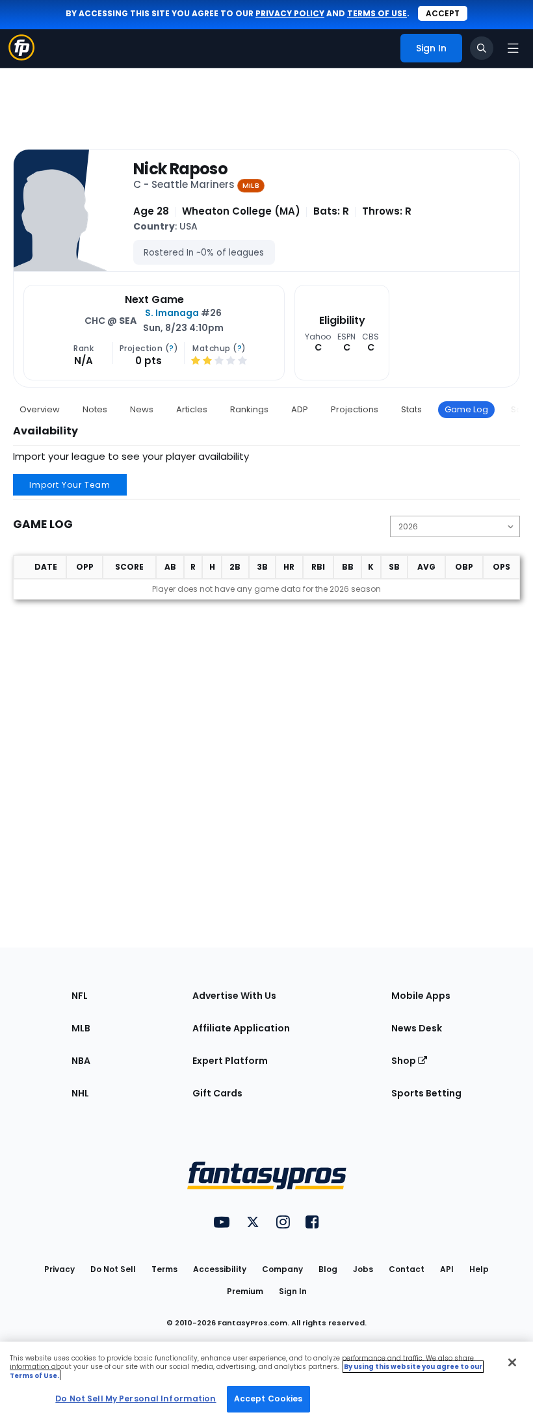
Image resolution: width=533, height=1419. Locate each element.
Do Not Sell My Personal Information (135, 1398)
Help (479, 1269)
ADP (299, 409)
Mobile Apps (420, 995)
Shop (404, 1060)
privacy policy (289, 13)
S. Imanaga (172, 312)
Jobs (363, 1269)
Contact (406, 1269)
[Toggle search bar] (481, 48)
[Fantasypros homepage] (21, 57)
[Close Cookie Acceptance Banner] (512, 1362)
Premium (245, 1291)
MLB (81, 1028)
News (141, 409)
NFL (80, 995)
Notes (95, 409)
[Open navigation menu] (513, 48)
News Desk (416, 1028)
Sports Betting (426, 1093)
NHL (80, 1093)
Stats (411, 409)
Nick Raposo (180, 169)
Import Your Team (69, 484)
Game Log (466, 409)
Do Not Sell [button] (113, 1269)
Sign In (293, 1291)
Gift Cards (217, 1093)
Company (282, 1269)
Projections (354, 409)
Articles (191, 409)
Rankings (249, 409)
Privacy (59, 1269)
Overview (40, 409)
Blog (327, 1269)
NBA (81, 1060)
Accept (443, 13)
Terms (164, 1269)
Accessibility (219, 1269)
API (447, 1269)
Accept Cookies (268, 1398)
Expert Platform (230, 1060)
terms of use (377, 13)
